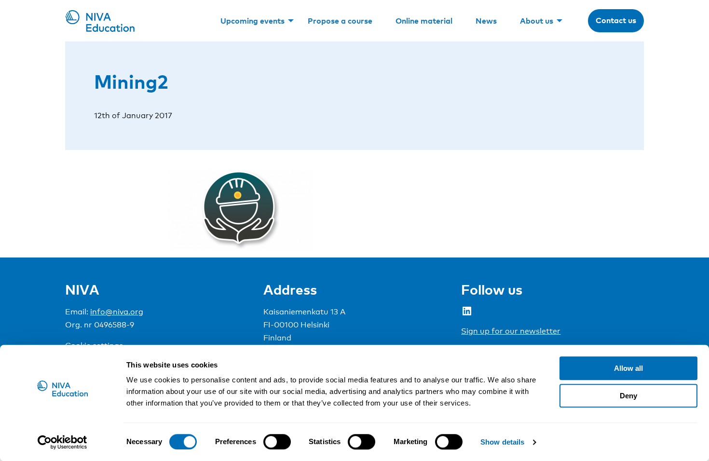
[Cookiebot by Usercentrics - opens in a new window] (62, 442)
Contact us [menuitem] (616, 20)
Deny (628, 396)
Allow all (628, 368)
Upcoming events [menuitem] (252, 21)
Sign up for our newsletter (510, 331)
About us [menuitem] (536, 21)
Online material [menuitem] (423, 21)
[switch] (277, 441)
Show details (502, 442)
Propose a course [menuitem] (340, 21)
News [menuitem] (486, 21)
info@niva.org (116, 311)
